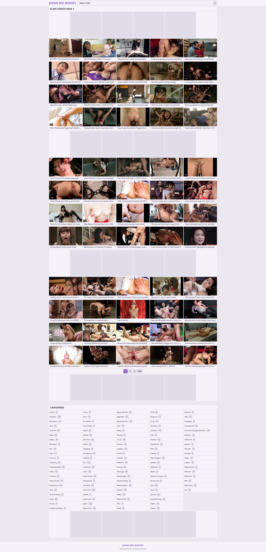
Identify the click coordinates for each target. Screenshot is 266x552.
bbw (53, 453)
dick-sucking (56, 494)
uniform (189, 435)
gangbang (89, 453)
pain (154, 435)
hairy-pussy (89, 476)
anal (53, 426)
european (88, 421)
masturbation (124, 485)
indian (87, 494)
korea (121, 440)
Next (140, 371)
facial (87, 430)
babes (54, 440)
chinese (54, 476)
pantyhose (156, 444)
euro (86, 417)
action (53, 412)
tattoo (155, 508)
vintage (188, 453)
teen (188, 417)
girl (86, 462)
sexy (154, 490)
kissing (121, 435)
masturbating (124, 481)
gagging (88, 449)
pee (154, 449)
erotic (87, 412)
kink (120, 426)
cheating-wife (57, 467)
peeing (155, 453)
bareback (55, 444)
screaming (156, 481)
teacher (188, 412)
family (87, 435)
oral (154, 412)
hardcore (89, 490)
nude (120, 508)
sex (154, 485)
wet (187, 481)
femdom (88, 440)
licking (121, 467)
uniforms (189, 440)
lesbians (122, 462)
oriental (156, 426)
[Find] (215, 3)
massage (122, 472)
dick (53, 490)
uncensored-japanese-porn (196, 430)
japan (87, 504)
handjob (88, 485)
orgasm (156, 417)
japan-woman (124, 412)
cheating (55, 462)
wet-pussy (190, 485)
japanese (122, 417)
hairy (87, 472)
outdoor (156, 430)
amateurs (55, 421)
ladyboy (122, 449)
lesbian (121, 458)
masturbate (123, 476)
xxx (187, 490)
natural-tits (123, 499)
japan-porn (89, 508)
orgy (154, 421)
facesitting (88, 426)
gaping (87, 458)
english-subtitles (57, 508)
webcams (189, 476)
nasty (121, 494)
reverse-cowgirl (158, 476)
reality (155, 462)
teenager (189, 421)
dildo (53, 499)
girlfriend (88, 467)
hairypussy (89, 481)
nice (120, 504)
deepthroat (56, 485)
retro (154, 472)
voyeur (188, 462)
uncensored (191, 426)
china (53, 472)
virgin (188, 458)
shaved (155, 494)
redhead (155, 467)
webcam (189, 472)
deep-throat (56, 481)
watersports (190, 467)
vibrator (189, 449)
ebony (53, 504)
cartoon (54, 458)
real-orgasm (157, 458)
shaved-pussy (158, 499)
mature (121, 490)
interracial (89, 499)
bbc (53, 449)
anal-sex (55, 430)
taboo (155, 504)
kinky (120, 430)
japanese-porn (124, 421)
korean (121, 444)
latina (120, 453)
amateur (55, 417)
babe (53, 435)
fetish (87, 444)
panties (155, 440)
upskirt (188, 444)
